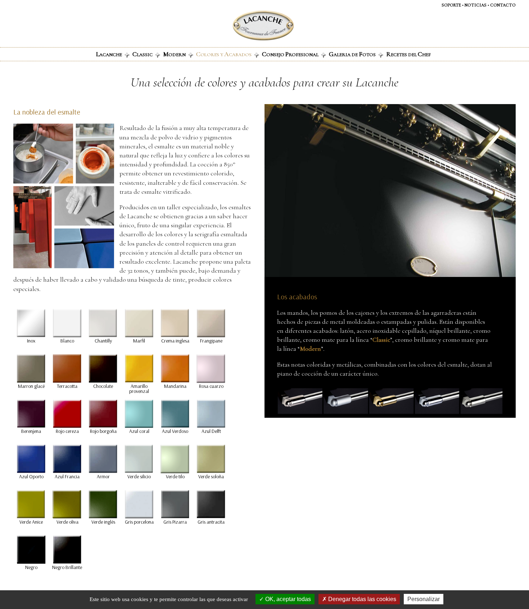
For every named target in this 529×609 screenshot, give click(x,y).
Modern (310, 349)
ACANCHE (109, 54)
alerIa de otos (352, 54)
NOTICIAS (476, 5)
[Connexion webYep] (234, 25)
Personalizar (423, 599)
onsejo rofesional (290, 54)
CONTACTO (503, 5)
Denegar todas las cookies (361, 599)
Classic (381, 340)
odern (174, 54)
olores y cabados (224, 54)
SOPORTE (451, 5)
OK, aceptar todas (287, 599)
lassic (142, 54)
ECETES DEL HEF (408, 54)
